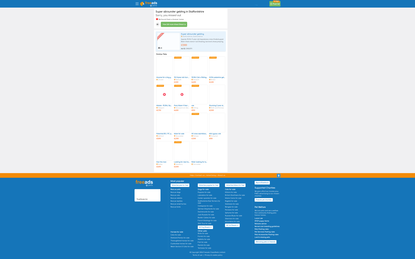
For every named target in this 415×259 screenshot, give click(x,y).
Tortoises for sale (204, 248)
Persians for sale (231, 210)
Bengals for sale (231, 207)
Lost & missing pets (262, 237)
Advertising (211, 175)
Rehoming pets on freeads (265, 242)
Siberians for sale (232, 218)
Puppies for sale (204, 192)
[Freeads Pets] (151, 3)
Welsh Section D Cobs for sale (182, 246)
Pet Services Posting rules (265, 232)
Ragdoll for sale (231, 201)
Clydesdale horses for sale (181, 243)
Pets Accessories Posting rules (267, 234)
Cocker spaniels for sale (207, 198)
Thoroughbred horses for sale (182, 241)
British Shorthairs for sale (235, 195)
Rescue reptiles (177, 201)
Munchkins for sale (232, 221)
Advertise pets (180, 185)
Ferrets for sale (204, 236)
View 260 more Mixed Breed (173, 24)
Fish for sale (202, 242)
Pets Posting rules (262, 229)
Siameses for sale (232, 204)
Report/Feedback (262, 182)
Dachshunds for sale (206, 212)
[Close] (158, 24)
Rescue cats (175, 195)
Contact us (199, 175)
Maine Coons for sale (233, 198)
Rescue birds (176, 207)
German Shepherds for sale (208, 209)
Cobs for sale (176, 235)
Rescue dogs (175, 192)
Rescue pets (175, 189)
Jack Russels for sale (206, 215)
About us (221, 175)
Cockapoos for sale (205, 206)
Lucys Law (259, 218)
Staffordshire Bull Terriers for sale (209, 202)
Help (192, 175)
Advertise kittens (235, 185)
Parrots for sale (204, 245)
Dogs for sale (203, 189)
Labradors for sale (205, 195)
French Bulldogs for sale (207, 220)
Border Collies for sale (206, 217)
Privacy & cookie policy (213, 255)
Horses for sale (177, 232)
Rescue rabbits (176, 198)
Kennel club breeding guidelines (267, 226)
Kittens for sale (231, 192)
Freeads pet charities (263, 200)
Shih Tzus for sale (204, 223)
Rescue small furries (178, 204)
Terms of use (197, 255)
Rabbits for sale (204, 239)
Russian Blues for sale (233, 216)
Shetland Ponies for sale (180, 238)
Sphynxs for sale (231, 213)
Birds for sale (203, 233)
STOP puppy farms (262, 221)
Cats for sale (230, 189)
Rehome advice (261, 224)
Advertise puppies (208, 185)
